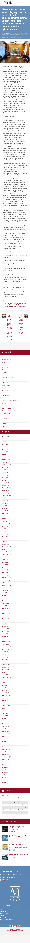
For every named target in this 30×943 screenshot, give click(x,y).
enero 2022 (4, 575)
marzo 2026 (5, 449)
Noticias (8, 33)
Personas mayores (6, 413)
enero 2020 (4, 636)
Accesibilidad (20, 930)
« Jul (3, 816)
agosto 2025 (5, 467)
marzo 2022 (5, 569)
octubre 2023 (5, 521)
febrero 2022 (5, 572)
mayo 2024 (4, 505)
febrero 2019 (5, 664)
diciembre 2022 (5, 546)
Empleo (3, 375)
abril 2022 (4, 567)
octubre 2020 (5, 613)
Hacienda (4, 387)
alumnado (7, 303)
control (16, 305)
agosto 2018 (5, 680)
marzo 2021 (5, 600)
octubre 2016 (5, 736)
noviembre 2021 (5, 580)
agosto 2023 (5, 526)
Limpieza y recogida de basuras (9, 400)
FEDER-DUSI (5, 380)
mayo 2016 (4, 741)
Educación (22, 301)
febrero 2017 (5, 726)
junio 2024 (4, 503)
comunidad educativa (9, 305)
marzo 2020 (5, 631)
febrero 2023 (5, 541)
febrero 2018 (5, 695)
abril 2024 (4, 508)
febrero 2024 (5, 513)
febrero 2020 (5, 634)
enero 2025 (4, 485)
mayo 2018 (4, 687)
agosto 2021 (5, 587)
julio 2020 (4, 621)
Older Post (20, 314)
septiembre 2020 (6, 616)
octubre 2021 (5, 582)
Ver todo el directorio (5, 922)
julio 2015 (4, 767)
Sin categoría (5, 418)
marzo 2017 (4, 723)
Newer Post (9, 314)
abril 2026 (4, 446)
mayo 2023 (4, 534)
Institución (4, 395)
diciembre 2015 (5, 754)
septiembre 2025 (6, 464)
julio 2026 (4, 439)
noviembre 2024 (6, 490)
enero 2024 (4, 516)
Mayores (4, 403)
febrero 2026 (5, 452)
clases (14, 303)
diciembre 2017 (5, 700)
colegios (24, 303)
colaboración (19, 303)
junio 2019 (4, 654)
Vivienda (4, 426)
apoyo (11, 303)
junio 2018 (4, 685)
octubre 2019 (5, 644)
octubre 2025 (5, 462)
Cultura (4, 364)
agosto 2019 (5, 649)
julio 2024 (4, 500)
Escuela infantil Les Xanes (8, 377)
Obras (19, 306)
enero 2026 (4, 454)
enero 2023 (4, 544)
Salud (3, 416)
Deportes (4, 367)
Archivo (3, 357)
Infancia (4, 393)
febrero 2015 (5, 780)
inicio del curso (21, 305)
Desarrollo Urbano (16, 301)
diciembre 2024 (5, 487)
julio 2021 (4, 590)
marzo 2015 (4, 777)
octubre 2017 (5, 705)
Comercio (4, 362)
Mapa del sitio (14, 930)
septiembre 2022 (6, 554)
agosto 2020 (5, 618)
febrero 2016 (5, 749)
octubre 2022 (5, 552)
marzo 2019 (5, 662)
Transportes (5, 421)
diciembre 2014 (5, 785)
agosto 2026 (5, 436)
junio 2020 (4, 623)
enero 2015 (4, 782)
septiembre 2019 (6, 646)
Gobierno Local (5, 385)
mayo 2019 (4, 657)
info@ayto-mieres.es (6, 880)
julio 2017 (4, 713)
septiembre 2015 (5, 762)
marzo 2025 (5, 480)
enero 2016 (4, 751)
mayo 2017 (4, 718)
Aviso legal (9, 930)
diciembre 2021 (5, 577)
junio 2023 (4, 531)
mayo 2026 (4, 444)
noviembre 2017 (5, 703)
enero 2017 (4, 728)
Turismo (4, 423)
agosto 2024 (5, 498)
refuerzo (23, 306)
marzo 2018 (5, 692)
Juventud (4, 398)
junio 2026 (4, 441)
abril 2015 (4, 774)
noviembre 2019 (5, 641)
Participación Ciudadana (7, 410)
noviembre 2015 (5, 757)
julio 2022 (4, 559)
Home (3, 33)
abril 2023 (4, 536)
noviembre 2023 (5, 518)
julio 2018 (4, 682)
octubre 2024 (5, 493)
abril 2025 (4, 477)
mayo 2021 (4, 595)
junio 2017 (4, 716)
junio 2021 (4, 593)
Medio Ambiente (5, 405)
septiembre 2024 (6, 495)
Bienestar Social (5, 359)
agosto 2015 (5, 764)
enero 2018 (4, 698)
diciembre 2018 (5, 669)
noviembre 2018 (5, 672)
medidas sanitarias (13, 306)
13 (14, 805)
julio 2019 (4, 651)
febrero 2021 (5, 603)
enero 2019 (4, 667)
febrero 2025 (5, 482)
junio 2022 (4, 562)
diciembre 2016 (5, 731)
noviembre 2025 (5, 459)
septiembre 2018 (6, 677)
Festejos (4, 382)
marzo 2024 (5, 511)
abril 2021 (4, 598)
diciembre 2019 (5, 639)
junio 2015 (4, 769)
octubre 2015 (5, 759)
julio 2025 (4, 469)
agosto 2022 (5, 557)
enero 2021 (4, 605)
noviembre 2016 (5, 733)
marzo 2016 (5, 746)
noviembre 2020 (6, 610)
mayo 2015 (4, 772)
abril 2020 (4, 628)
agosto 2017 (5, 710)
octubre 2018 (5, 675)
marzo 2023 (5, 539)
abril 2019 (4, 659)
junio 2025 (4, 472)
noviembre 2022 (5, 549)
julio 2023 (4, 528)
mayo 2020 (4, 626)
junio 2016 (4, 739)
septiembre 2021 (6, 585)
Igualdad (4, 390)
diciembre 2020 (5, 608)
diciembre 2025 (5, 457)
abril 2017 (4, 721)
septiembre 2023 (6, 523)
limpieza (6, 306)
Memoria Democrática (7, 408)
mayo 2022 (4, 564)
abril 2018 (4, 690)
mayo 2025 (4, 475)
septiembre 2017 (5, 708)
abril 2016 (4, 744)
